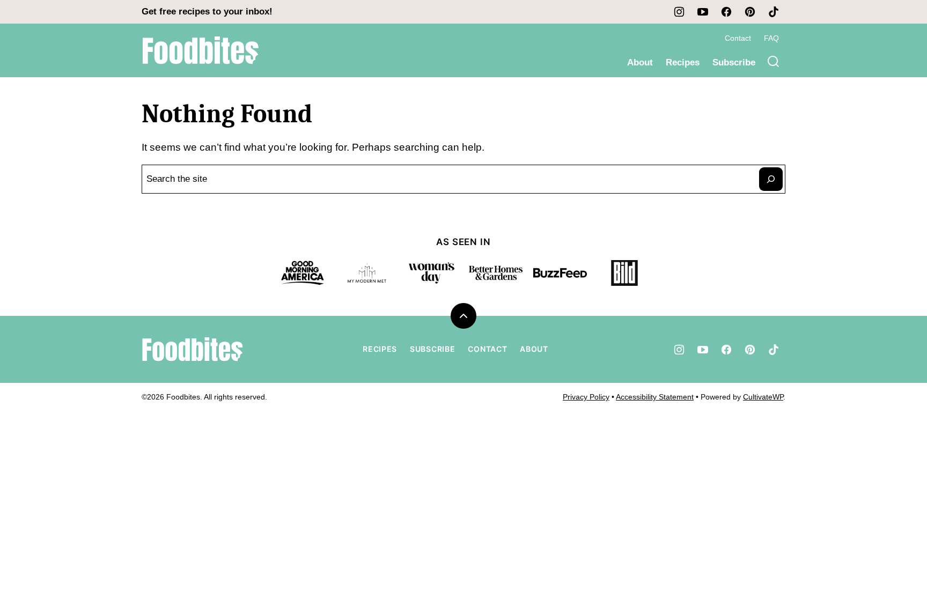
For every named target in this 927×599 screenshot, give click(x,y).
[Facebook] (726, 12)
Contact (738, 38)
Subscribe (733, 62)
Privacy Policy (586, 397)
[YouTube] (703, 12)
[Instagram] (679, 12)
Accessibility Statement (655, 397)
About (640, 62)
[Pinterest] (750, 12)
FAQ (771, 38)
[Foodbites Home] (201, 50)
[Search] (773, 61)
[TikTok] (773, 12)
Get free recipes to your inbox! (207, 11)
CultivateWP (763, 397)
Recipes (683, 62)
